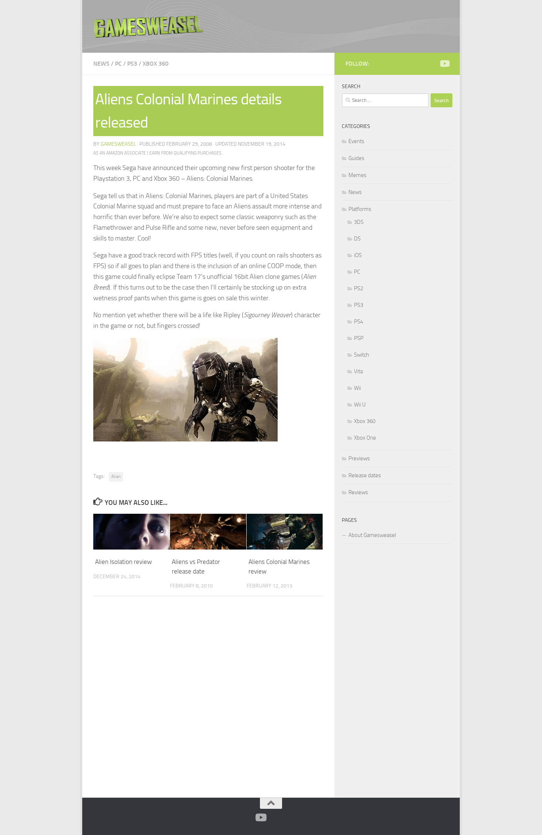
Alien (116, 476)
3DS (359, 222)
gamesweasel (118, 144)
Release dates (364, 475)
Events (356, 141)
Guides (356, 158)
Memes (357, 175)
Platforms (359, 209)
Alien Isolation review (123, 561)
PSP (359, 338)
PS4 (358, 321)
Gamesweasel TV (148, 26)
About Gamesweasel (372, 535)
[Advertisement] (397, 669)
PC (118, 63)
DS (357, 238)
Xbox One (365, 437)
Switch (361, 354)
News (101, 63)
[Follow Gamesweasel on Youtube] (444, 63)
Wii (357, 388)
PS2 (358, 288)
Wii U (360, 404)
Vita (358, 371)
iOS (358, 255)
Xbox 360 (155, 63)
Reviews (358, 492)
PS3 (132, 63)
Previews (359, 458)
